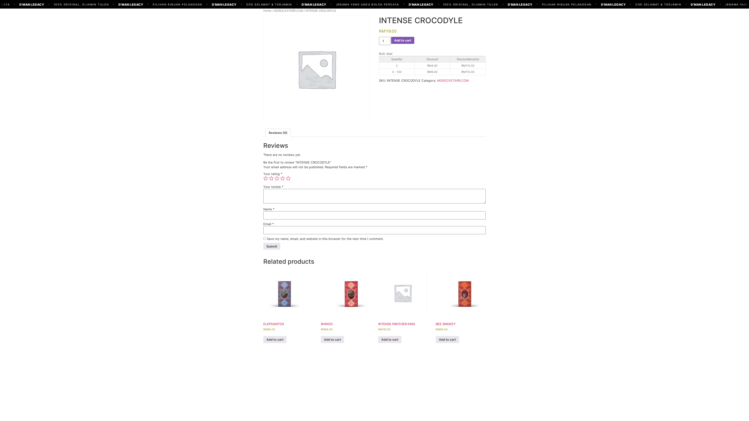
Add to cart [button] (274, 339)
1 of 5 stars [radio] (265, 178)
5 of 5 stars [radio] (288, 178)
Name (268, 209)
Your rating (272, 173)
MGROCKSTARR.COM (288, 10)
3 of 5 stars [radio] (277, 178)
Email (268, 224)
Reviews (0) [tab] (278, 133)
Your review (273, 186)
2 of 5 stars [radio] (271, 178)
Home (267, 10)
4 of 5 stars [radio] (282, 178)
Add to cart (402, 40)
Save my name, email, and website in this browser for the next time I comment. (325, 238)
